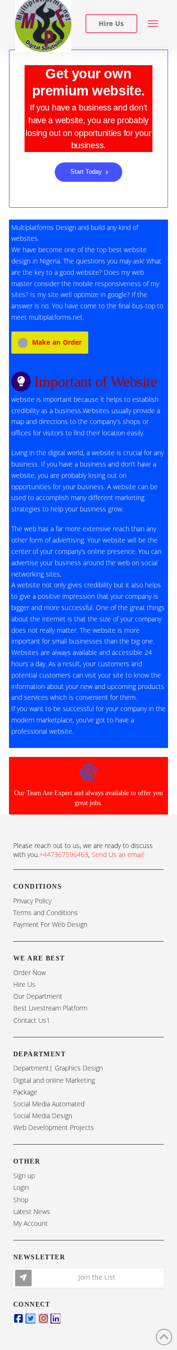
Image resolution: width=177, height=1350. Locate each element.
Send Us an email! (118, 854)
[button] (153, 24)
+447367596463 (63, 854)
